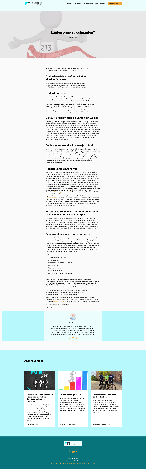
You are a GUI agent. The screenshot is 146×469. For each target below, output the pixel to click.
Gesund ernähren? (52, 198)
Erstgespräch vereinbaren (115, 3)
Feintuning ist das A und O (62, 192)
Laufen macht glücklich (70, 395)
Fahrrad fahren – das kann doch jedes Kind (104, 396)
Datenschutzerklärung (67, 463)
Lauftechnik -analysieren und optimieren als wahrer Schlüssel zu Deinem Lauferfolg (40, 398)
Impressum (54, 463)
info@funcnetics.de (59, 301)
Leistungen (68, 3)
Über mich (78, 3)
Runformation (88, 3)
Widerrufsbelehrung (83, 463)
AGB (94, 463)
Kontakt (102, 3)
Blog (96, 3)
